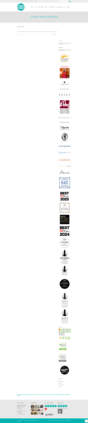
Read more (54, 34)
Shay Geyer (22, 34)
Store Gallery (41, 7)
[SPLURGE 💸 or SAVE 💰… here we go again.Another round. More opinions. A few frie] (41, 413)
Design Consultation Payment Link (62, 408)
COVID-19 (59, 386)
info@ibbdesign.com (22, 413)
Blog (64, 7)
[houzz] (55, 406)
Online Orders (60, 378)
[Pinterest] (51, 406)
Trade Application (61, 384)
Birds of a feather (20, 26)
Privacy (59, 379)
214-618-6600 (21, 411)
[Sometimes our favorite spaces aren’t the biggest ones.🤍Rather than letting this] (41, 409)
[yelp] (59, 406)
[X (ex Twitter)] (53, 406)
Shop (36, 7)
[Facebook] (48, 406)
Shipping (59, 383)
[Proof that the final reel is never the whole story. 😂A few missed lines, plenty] (41, 406)
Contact (68, 7)
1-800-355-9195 (23, 410)
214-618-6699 (20, 412)
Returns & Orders (61, 381)
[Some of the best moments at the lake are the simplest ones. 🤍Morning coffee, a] (38, 406)
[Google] (61, 406)
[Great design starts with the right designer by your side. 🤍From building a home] (35, 409)
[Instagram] (46, 406)
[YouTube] (46, 409)
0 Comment (26, 34)
